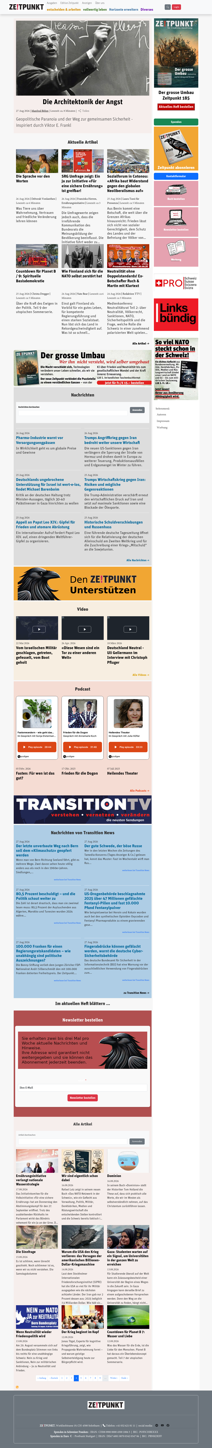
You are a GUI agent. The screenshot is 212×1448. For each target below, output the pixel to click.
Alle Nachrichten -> (137, 553)
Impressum (163, 421)
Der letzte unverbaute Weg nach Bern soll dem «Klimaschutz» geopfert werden (47, 843)
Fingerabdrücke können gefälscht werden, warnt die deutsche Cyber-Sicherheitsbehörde (113, 944)
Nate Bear (82, 294)
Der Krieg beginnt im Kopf (80, 1325)
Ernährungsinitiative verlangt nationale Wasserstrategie (31, 1173)
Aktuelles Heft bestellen (176, 107)
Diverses (147, 9)
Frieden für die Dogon (80, 766)
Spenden (176, 122)
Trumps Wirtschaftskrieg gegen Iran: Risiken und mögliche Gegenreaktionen (115, 477)
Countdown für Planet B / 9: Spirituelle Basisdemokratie (36, 276)
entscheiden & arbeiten (64, 9)
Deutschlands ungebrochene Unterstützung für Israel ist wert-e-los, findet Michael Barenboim (48, 477)
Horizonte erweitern (123, 9)
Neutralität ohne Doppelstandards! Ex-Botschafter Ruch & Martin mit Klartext (125, 278)
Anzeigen (87, 3)
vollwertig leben (95, 9)
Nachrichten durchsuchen (28, 400)
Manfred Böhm (39, 111)
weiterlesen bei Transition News (67, 873)
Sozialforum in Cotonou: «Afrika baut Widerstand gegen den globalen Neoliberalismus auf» (127, 183)
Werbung (162, 427)
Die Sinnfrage (26, 1245)
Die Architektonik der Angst (83, 102)
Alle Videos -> (141, 667)
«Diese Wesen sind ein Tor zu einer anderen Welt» (80, 645)
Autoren (161, 414)
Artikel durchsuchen (26, 1128)
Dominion (114, 1169)
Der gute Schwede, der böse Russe (113, 839)
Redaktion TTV (131, 294)
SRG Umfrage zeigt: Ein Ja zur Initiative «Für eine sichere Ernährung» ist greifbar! (82, 183)
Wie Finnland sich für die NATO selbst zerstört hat (82, 273)
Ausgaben (52, 3)
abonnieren (17, 1380)
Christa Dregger (40, 294)
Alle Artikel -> (140, 343)
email (81, 1073)
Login (176, 7)
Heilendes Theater (122, 766)
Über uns (99, 3)
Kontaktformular (176, 176)
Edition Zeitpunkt (69, 3)
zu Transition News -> (136, 985)
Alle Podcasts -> (139, 783)
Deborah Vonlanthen (43, 199)
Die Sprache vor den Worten (33, 178)
